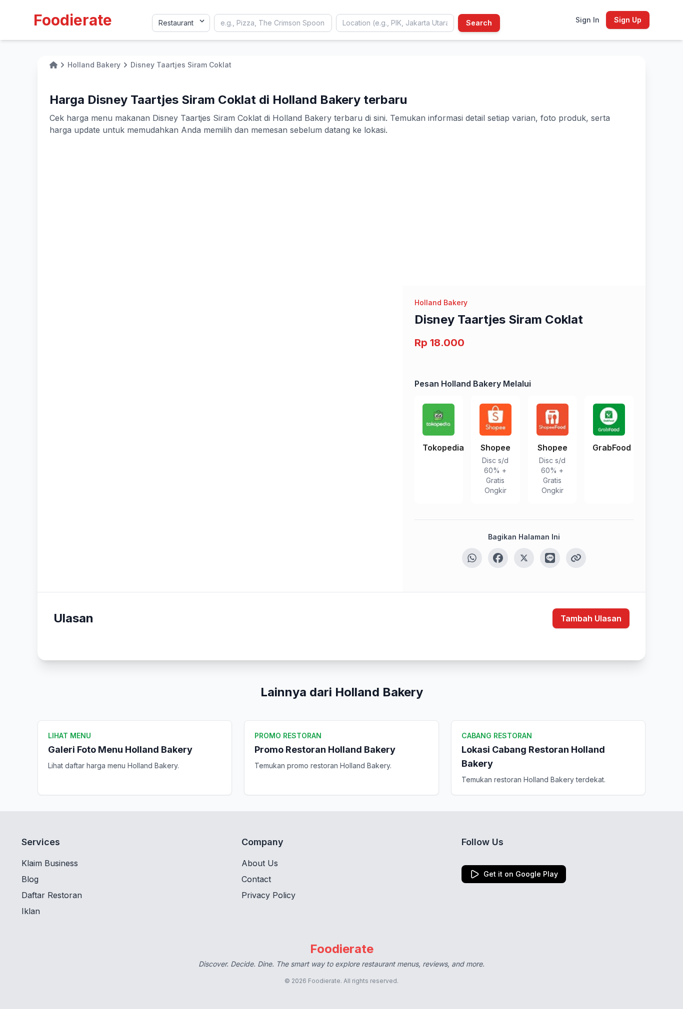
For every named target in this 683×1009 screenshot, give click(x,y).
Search (479, 22)
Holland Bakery (441, 302)
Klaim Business (50, 863)
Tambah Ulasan (591, 618)
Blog (30, 879)
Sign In (588, 19)
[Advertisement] (342, 211)
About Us (260, 863)
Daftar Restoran (52, 895)
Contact (256, 879)
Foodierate (73, 20)
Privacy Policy (269, 895)
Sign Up (628, 19)
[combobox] (273, 23)
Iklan (31, 911)
